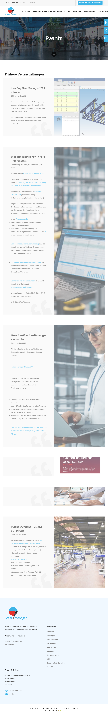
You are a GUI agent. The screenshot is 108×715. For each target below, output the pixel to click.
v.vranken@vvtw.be (24, 296)
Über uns (37, 12)
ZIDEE (60, 711)
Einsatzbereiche (89, 12)
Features (67, 12)
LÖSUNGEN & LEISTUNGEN (52, 12)
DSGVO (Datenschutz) (13, 641)
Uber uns (50, 632)
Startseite (27, 12)
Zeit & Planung (52, 639)
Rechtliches (9, 644)
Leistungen (51, 643)
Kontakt (50, 667)
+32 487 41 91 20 (15, 691)
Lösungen (51, 636)
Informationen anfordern (90, 3)
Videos (101, 12)
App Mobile (51, 647)
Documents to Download (56, 663)
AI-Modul (77, 12)
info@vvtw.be (13, 694)
